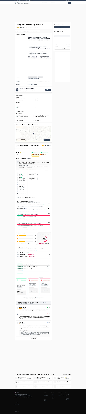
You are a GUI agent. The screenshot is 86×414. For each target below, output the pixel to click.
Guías (49, 2)
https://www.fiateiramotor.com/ (32, 84)
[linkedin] (18, 404)
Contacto (52, 395)
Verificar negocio (61, 395)
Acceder (69, 2)
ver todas (28, 153)
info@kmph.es (69, 0)
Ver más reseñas (33, 338)
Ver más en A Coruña (66, 374)
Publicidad (60, 394)
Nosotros (52, 394)
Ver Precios (48, 89)
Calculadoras (44, 2)
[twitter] (15, 404)
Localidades (53, 397)
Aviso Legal (67, 394)
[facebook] (16, 404)
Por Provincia (53, 2)
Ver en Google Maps (63, 48)
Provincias (52, 398)
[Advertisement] (43, 14)
